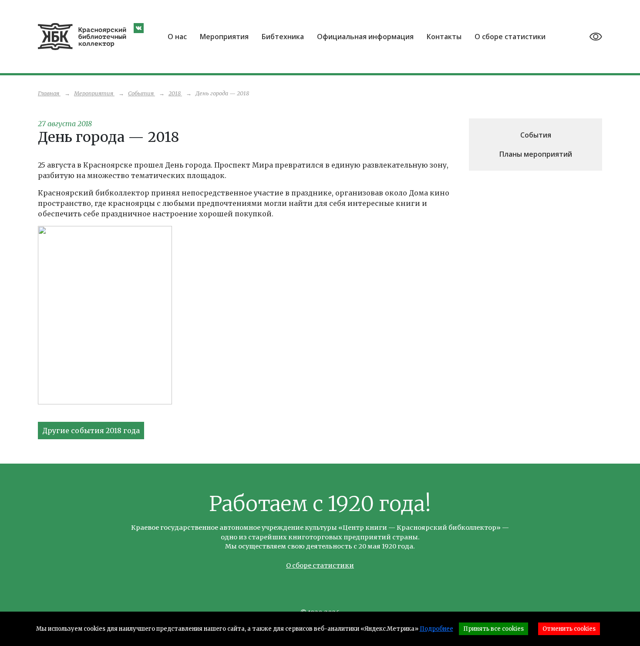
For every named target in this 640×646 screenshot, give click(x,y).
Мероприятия (224, 36)
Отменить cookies (569, 629)
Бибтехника (283, 36)
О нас (177, 36)
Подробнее (436, 629)
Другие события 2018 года (91, 430)
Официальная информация (365, 36)
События (535, 135)
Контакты (444, 36)
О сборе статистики (510, 36)
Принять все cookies (493, 629)
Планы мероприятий (535, 154)
